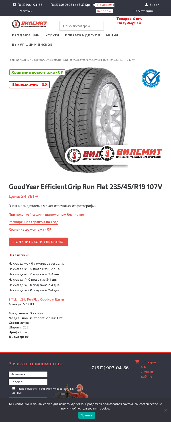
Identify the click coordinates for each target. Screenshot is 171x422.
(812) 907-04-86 (30, 4)
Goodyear (37, 59)
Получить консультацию (38, 242)
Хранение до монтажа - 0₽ (37, 72)
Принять (87, 415)
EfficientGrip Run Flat (59, 59)
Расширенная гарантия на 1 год (33, 222)
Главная (14, 59)
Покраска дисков (82, 35)
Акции (112, 35)
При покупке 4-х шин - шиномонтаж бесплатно (46, 214)
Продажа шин (26, 35)
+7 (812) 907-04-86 (109, 367)
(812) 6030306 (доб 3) (67, 4)
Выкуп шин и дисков (32, 44)
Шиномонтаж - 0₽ (29, 84)
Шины (25, 59)
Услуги (52, 35)
